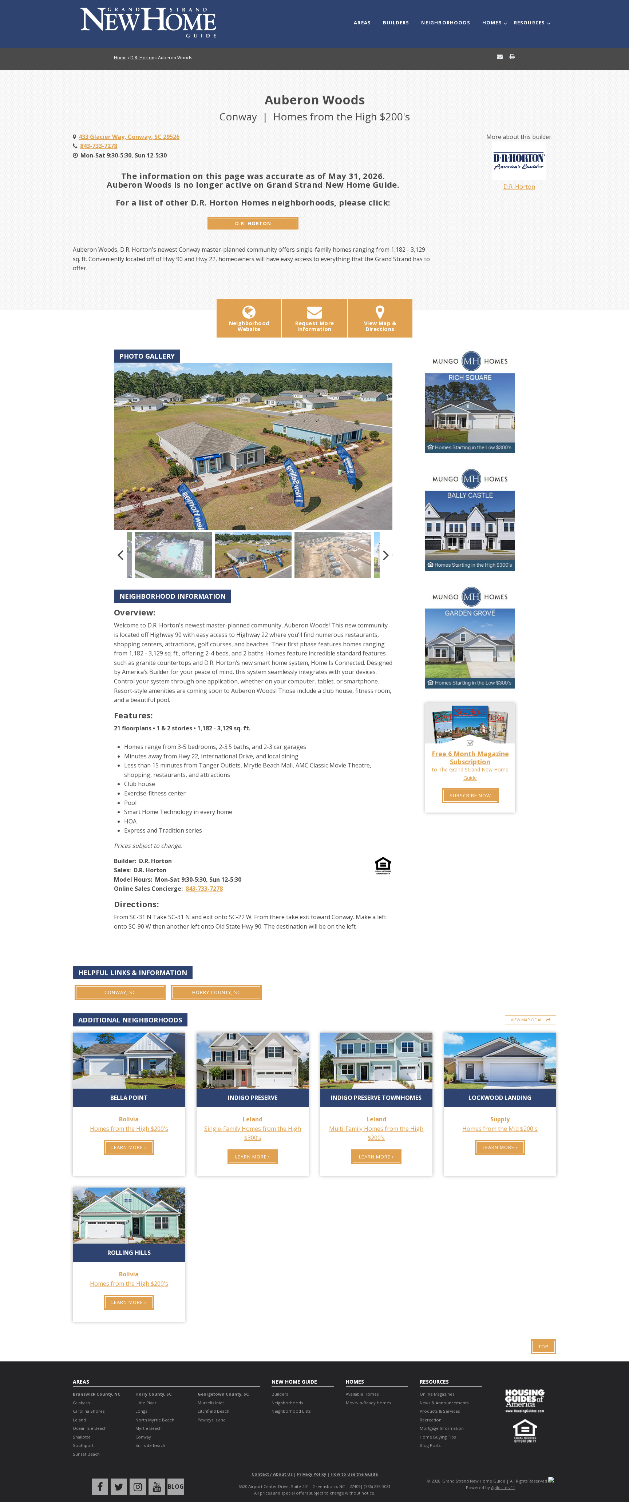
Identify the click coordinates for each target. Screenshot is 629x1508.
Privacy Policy (311, 1474)
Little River (146, 1402)
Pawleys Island (212, 1420)
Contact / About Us (272, 1474)
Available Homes (362, 1394)
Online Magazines (437, 1394)
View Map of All (528, 1019)
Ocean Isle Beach (90, 1428)
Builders (396, 22)
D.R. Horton (142, 58)
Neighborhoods (445, 22)
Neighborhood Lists (291, 1411)
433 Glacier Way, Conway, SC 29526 (129, 137)
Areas (362, 22)
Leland (79, 1420)
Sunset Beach (86, 1454)
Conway (143, 1437)
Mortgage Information (442, 1428)
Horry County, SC (216, 992)
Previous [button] (120, 555)
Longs (141, 1411)
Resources (529, 22)
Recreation (431, 1420)
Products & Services (440, 1411)
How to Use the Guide (354, 1474)
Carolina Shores (88, 1411)
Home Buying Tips (438, 1437)
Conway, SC (120, 992)
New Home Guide (294, 1381)
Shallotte (82, 1437)
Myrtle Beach (148, 1428)
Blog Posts (430, 1445)
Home (120, 58)
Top (543, 1346)
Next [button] (386, 555)
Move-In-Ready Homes (368, 1402)
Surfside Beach (150, 1445)
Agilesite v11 (503, 1487)
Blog (176, 1487)
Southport (83, 1445)
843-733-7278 (98, 146)
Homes (492, 22)
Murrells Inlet (211, 1402)
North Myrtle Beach (154, 1420)
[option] (253, 446)
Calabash (81, 1402)
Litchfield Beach (213, 1411)
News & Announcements (444, 1402)
